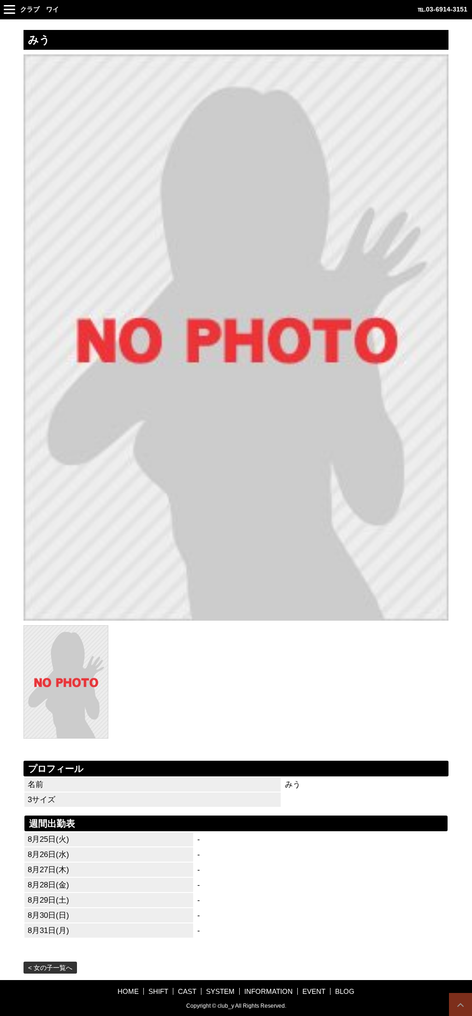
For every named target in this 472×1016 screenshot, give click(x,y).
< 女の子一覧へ (50, 967)
